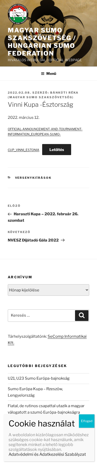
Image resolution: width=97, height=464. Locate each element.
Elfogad (86, 421)
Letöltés (56, 149)
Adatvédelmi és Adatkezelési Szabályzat (47, 454)
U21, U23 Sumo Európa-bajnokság (39, 378)
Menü (51, 73)
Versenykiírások (33, 178)
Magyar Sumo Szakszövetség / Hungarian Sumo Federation (42, 41)
